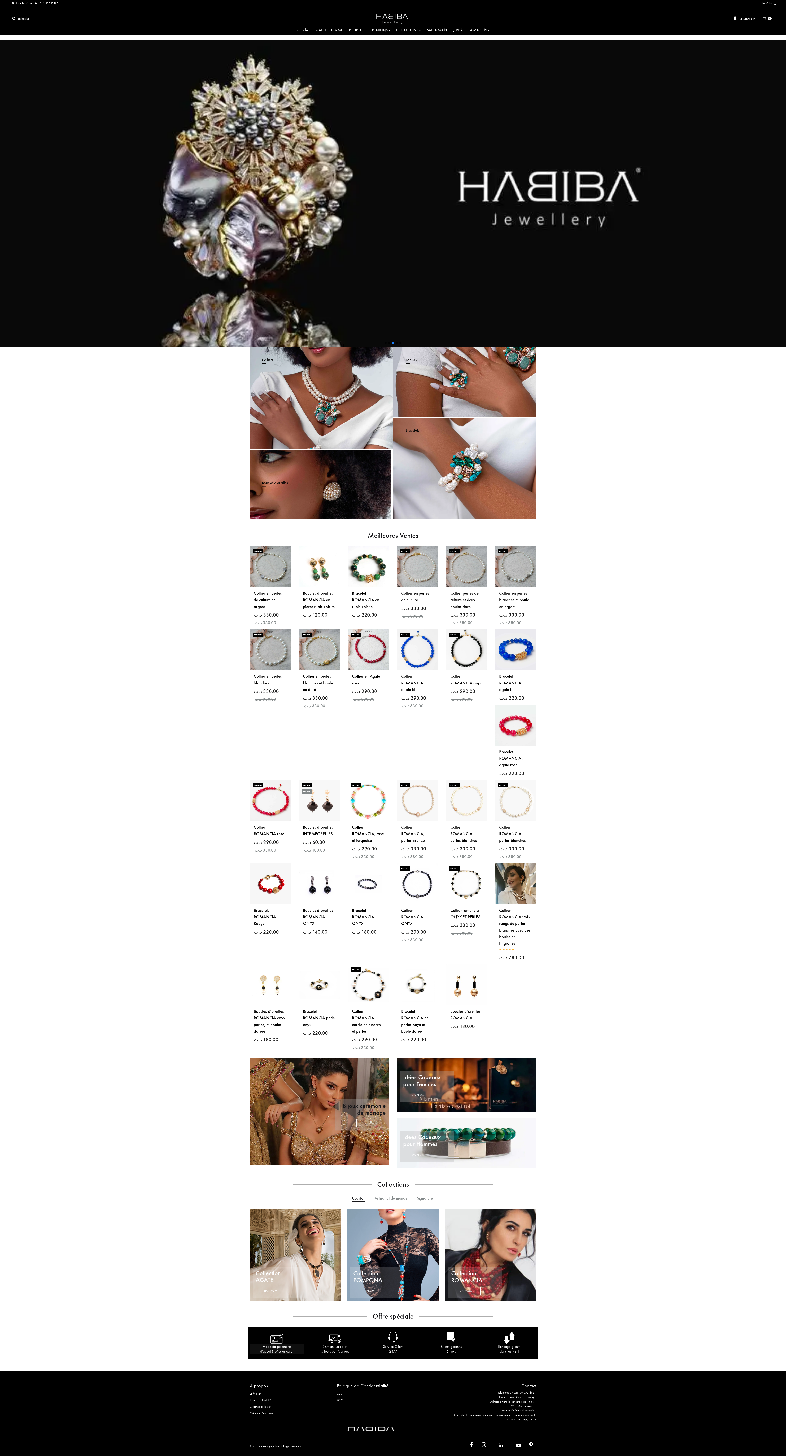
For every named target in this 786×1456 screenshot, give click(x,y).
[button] (393, 193)
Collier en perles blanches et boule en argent (514, 600)
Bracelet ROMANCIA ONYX (363, 917)
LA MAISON (478, 30)
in (496, 1445)
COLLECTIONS (407, 30)
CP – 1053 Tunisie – (522, 1406)
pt (528, 1445)
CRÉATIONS (378, 30)
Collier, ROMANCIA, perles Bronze (413, 834)
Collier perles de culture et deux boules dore (464, 600)
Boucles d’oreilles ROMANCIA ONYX (318, 917)
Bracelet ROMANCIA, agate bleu (511, 683)
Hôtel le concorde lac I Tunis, (518, 1401)
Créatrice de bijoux (260, 1406)
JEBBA (458, 30)
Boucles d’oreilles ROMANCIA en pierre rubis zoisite (319, 600)
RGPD (340, 1400)
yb (513, 1445)
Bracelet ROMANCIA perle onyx (319, 1018)
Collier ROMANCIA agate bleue (412, 683)
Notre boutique (23, 3)
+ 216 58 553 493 (523, 1392)
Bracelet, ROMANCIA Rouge (265, 917)
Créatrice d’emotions (261, 1413)
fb (469, 1445)
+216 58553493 (47, 3)
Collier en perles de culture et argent (268, 600)
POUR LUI (356, 30)
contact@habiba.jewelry (521, 1397)
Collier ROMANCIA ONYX (412, 917)
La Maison (255, 1393)
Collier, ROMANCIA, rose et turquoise (368, 834)
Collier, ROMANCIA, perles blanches (463, 834)
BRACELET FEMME (329, 30)
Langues (767, 3)
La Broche (302, 30)
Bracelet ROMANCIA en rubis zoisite (365, 600)
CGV (339, 1393)
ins (480, 1445)
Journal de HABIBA (260, 1400)
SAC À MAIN (437, 30)
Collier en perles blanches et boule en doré (318, 683)
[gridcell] (493, 1394)
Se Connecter (747, 18)
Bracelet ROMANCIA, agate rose (511, 758)
